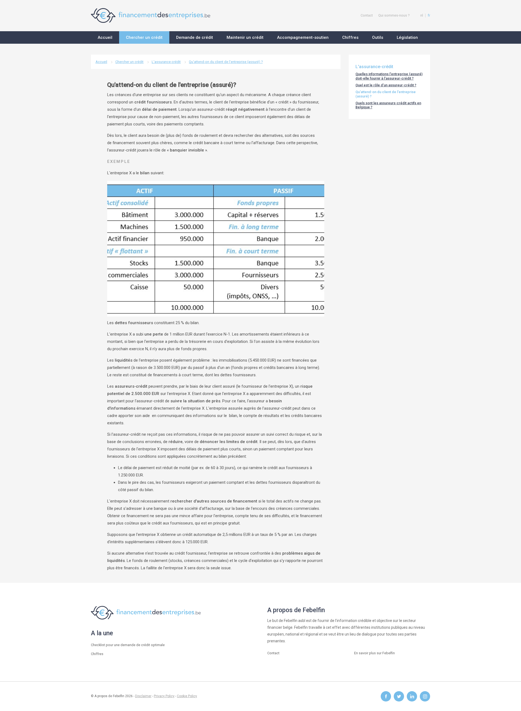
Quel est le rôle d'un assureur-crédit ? (385, 85)
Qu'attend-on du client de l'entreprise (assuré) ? (226, 62)
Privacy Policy (164, 696)
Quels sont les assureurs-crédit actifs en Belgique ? (388, 105)
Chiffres (97, 654)
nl (421, 15)
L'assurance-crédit (166, 62)
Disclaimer (143, 696)
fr (429, 15)
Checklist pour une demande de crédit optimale (128, 645)
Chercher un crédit (129, 62)
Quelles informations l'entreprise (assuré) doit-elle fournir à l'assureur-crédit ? (388, 76)
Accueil (101, 62)
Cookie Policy (187, 696)
